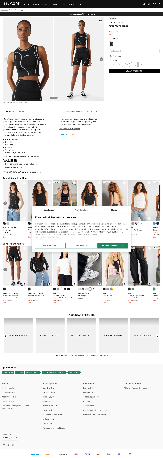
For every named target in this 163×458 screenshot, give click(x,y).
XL (142, 65)
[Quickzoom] (24, 218)
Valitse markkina (8, 434)
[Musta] (111, 43)
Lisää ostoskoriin (134, 71)
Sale (111, 34)
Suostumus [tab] (48, 210)
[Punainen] (65, 289)
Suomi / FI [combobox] (8, 438)
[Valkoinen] (140, 223)
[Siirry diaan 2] (52, 97)
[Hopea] (79, 289)
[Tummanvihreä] (133, 289)
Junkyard (4, 10)
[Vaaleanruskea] (83, 289)
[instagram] (4, 444)
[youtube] (13, 444)
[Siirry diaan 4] (56, 97)
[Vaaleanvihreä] (8, 223)
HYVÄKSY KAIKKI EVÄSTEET (113, 245)
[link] (149, 4)
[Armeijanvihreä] (154, 289)
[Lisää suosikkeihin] (100, 21)
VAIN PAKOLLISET (50, 245)
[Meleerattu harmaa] (133, 223)
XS (112, 65)
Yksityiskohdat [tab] (81, 210)
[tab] (9, 111)
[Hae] (144, 4)
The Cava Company (117, 22)
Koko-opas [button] (117, 56)
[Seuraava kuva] (101, 59)
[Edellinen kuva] (6, 59)
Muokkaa (80, 245)
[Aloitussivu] (11, 3)
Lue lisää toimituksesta (69, 129)
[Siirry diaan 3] (54, 97)
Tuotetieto (115, 51)
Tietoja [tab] (114, 210)
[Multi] (136, 223)
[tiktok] (8, 444)
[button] (18, 335)
